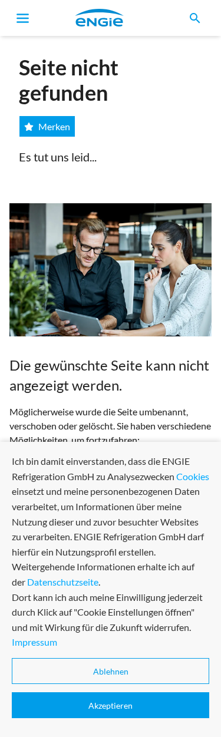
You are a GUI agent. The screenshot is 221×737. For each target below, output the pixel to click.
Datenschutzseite (62, 581)
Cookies (192, 476)
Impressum (34, 641)
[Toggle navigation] (23, 18)
